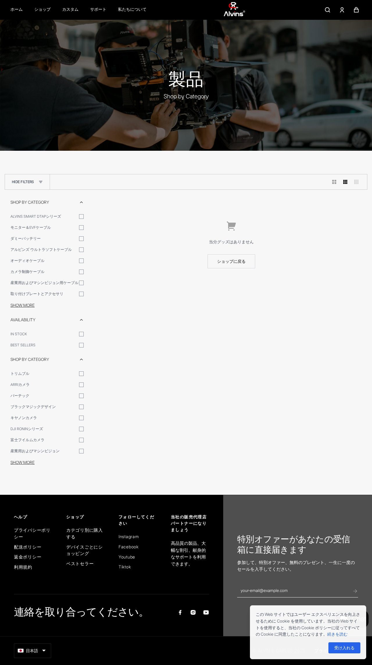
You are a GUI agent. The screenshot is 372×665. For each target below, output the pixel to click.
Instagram (129, 536)
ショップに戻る (231, 261)
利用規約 (23, 567)
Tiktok (125, 566)
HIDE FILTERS (23, 182)
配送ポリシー (27, 547)
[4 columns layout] (356, 182)
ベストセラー (80, 563)
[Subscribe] (355, 591)
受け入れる (344, 647)
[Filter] (41, 182)
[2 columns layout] (334, 182)
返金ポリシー (27, 556)
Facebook (129, 546)
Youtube (127, 556)
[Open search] (327, 10)
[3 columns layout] (345, 182)
